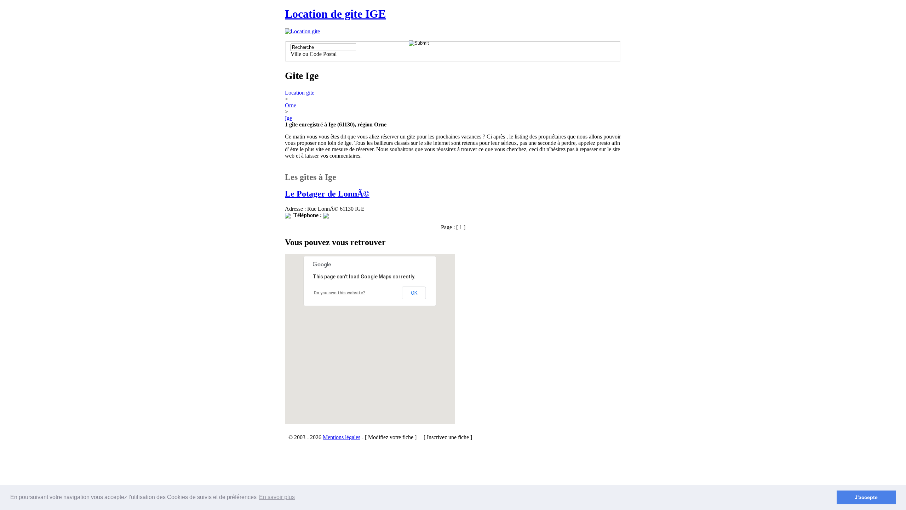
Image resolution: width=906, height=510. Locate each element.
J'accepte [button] (866, 497)
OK (414, 293)
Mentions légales (341, 437)
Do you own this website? (339, 292)
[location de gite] (302, 31)
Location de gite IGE (335, 13)
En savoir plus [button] (277, 497)
